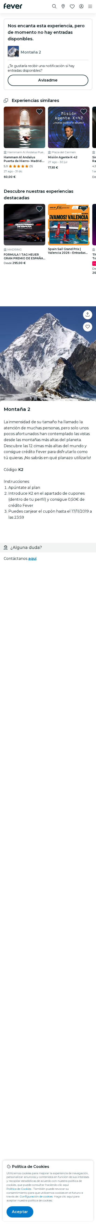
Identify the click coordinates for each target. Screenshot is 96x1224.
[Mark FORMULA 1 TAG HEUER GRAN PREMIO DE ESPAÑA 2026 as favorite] (39, 209)
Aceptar (20, 1212)
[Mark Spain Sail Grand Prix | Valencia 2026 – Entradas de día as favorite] (84, 209)
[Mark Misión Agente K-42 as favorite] (84, 111)
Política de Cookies (19, 1188)
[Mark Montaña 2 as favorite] (87, 326)
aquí (32, 558)
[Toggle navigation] (90, 6)
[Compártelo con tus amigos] (87, 314)
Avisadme (48, 80)
